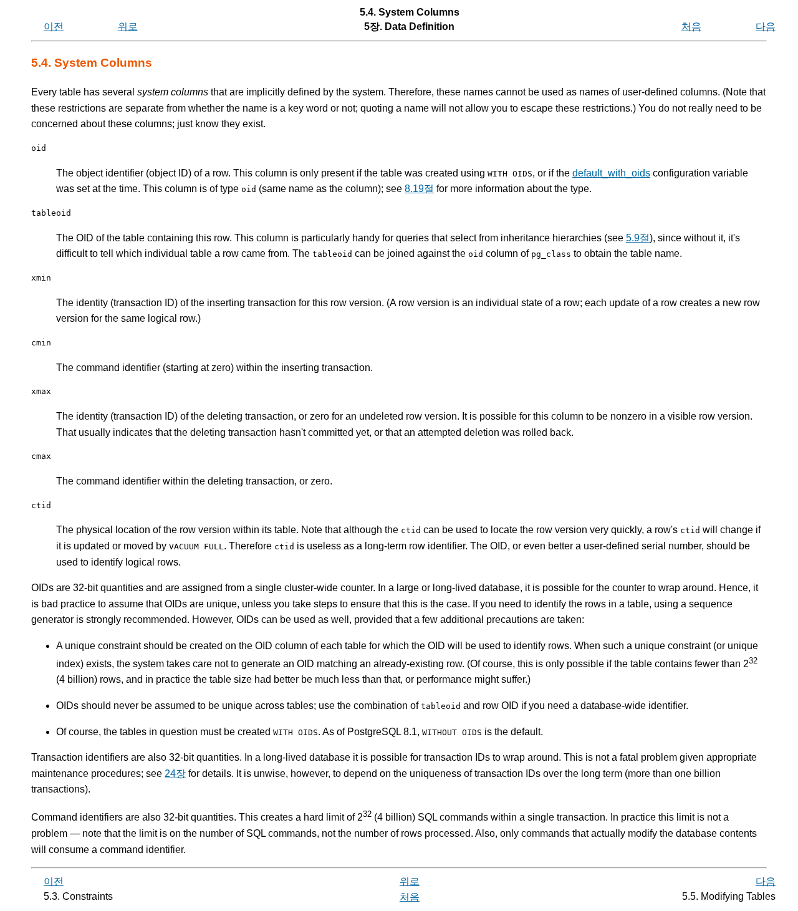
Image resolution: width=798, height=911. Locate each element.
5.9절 (638, 238)
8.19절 (419, 188)
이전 (54, 26)
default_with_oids (611, 173)
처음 (691, 26)
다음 (766, 26)
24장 (175, 773)
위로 (128, 26)
